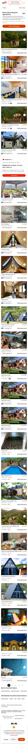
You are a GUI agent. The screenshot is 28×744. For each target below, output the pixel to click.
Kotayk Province (15, 691)
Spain (23, 698)
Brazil (19, 698)
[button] (15, 3)
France (11, 698)
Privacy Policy (14, 735)
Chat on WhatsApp (14, 26)
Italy (15, 698)
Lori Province (23, 691)
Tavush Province (5, 691)
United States (4, 698)
